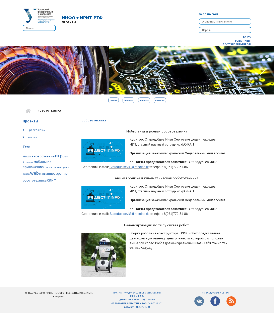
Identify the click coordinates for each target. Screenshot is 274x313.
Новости (144, 100)
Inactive (32, 137)
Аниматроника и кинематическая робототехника (156, 178)
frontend (48, 167)
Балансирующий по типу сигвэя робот (156, 225)
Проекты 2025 (36, 130)
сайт (51, 180)
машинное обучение (39, 156)
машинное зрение (53, 173)
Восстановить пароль (237, 44)
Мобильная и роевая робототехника (156, 131)
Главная (113, 100)
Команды (159, 100)
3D (66, 156)
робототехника (35, 180)
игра (60, 156)
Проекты (128, 100)
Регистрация (243, 40)
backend (57, 167)
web (34, 173)
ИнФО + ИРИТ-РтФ (82, 17)
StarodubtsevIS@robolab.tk (129, 167)
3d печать (28, 162)
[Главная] (39, 15)
